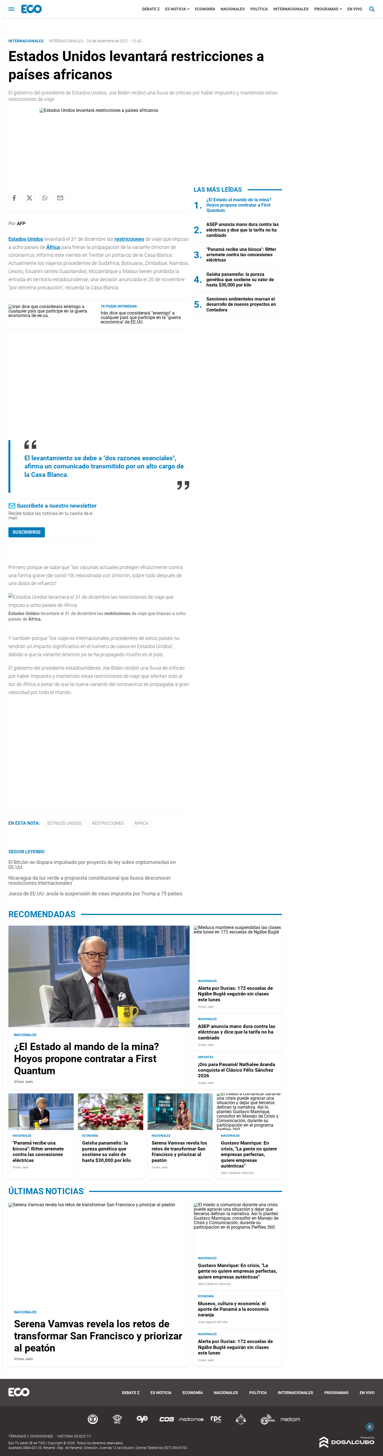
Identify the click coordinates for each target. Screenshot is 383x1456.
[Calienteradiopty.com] (241, 1423)
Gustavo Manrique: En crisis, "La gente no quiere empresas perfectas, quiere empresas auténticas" (249, 1154)
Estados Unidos (25, 239)
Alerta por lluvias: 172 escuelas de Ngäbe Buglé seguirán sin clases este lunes (235, 993)
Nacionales (233, 9)
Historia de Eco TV (74, 1436)
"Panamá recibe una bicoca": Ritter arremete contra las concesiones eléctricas (241, 255)
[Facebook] (14, 198)
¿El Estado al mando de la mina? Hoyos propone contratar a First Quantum (238, 205)
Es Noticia (175, 9)
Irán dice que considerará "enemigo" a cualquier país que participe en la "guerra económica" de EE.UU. (141, 317)
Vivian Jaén (23, 1082)
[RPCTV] (117, 1423)
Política (259, 9)
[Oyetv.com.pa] (142, 1423)
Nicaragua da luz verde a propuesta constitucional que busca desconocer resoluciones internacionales (89, 880)
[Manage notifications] (369, 1426)
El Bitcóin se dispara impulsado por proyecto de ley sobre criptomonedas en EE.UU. (92, 864)
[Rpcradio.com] (216, 1423)
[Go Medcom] (191, 1423)
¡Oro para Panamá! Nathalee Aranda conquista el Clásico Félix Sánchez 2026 (236, 1070)
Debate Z (151, 9)
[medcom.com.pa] (290, 1423)
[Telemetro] (92, 1423)
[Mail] (60, 198)
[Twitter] (29, 198)
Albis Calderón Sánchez (237, 1173)
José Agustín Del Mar (213, 1322)
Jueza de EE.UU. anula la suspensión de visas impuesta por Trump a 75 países (95, 893)
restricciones (129, 239)
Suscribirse (27, 532)
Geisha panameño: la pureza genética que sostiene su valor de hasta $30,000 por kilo (240, 280)
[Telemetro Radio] (265, 1423)
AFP (21, 223)
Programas (326, 9)
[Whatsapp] (45, 198)
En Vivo (354, 9)
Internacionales (291, 9)
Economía (205, 9)
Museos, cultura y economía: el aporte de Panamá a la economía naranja (233, 1309)
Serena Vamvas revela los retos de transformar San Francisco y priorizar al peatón (179, 1151)
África (53, 247)
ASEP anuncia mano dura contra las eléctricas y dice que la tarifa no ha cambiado (242, 230)
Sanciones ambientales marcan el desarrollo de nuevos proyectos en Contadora (241, 304)
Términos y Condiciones (30, 1436)
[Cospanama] (166, 1423)
